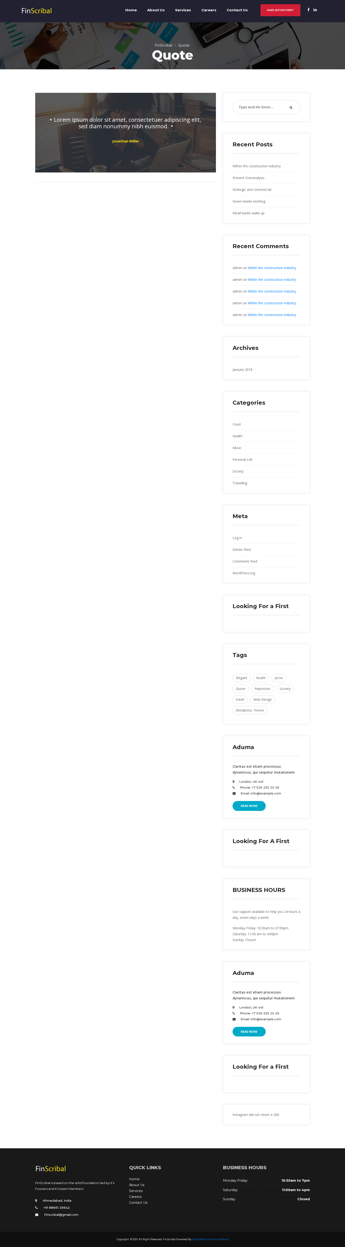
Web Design (262, 699)
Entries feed (242, 549)
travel (240, 699)
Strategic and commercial (252, 189)
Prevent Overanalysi (248, 178)
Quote (240, 688)
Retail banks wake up (248, 213)
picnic (279, 678)
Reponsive (262, 688)
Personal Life (243, 459)
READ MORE (249, 806)
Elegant (241, 678)
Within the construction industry (257, 166)
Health (237, 436)
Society (238, 471)
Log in (237, 538)
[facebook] (308, 9)
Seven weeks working (249, 201)
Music (237, 448)
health (261, 678)
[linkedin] (315, 9)
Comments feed (245, 561)
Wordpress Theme (250, 710)
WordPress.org (244, 573)
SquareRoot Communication (210, 1239)
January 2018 (242, 369)
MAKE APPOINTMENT (280, 10)
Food (237, 424)
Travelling (240, 483)
